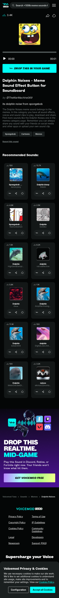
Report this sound (11, 141)
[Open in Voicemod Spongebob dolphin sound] (10, 233)
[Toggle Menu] (53, 5)
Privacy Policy (15, 516)
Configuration (18, 589)
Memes (34, 497)
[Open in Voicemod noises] (37, 392)
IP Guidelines (38, 522)
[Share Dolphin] (43, 233)
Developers (37, 537)
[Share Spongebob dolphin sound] (16, 233)
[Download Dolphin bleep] (49, 193)
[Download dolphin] (49, 273)
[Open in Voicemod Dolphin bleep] (37, 193)
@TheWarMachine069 (19, 97)
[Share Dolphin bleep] (43, 193)
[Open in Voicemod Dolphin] (37, 233)
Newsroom (14, 543)
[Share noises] (43, 392)
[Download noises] (49, 392)
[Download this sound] (53, 15)
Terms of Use (38, 516)
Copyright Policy (16, 522)
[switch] (4, 59)
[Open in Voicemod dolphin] (37, 273)
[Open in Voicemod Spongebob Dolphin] (10, 193)
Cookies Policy (46, 582)
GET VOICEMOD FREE (29, 477)
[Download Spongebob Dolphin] (22, 193)
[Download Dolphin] (49, 233)
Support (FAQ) (39, 543)
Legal (11, 537)
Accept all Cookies (43, 589)
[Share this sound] (47, 15)
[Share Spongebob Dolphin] (16, 193)
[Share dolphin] (43, 273)
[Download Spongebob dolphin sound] (22, 233)
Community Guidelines (37, 530)
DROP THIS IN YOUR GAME (32, 68)
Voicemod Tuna (10, 497)
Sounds (23, 497)
